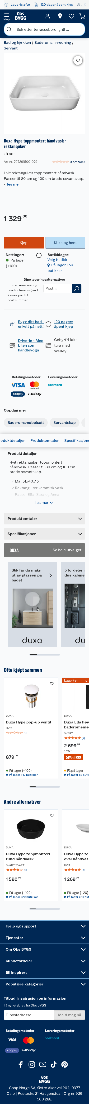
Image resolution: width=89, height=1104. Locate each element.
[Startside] (27, 16)
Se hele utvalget (67, 550)
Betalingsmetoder (26, 377)
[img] (31, 733)
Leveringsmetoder (63, 377)
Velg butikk (57, 259)
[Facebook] (20, 1064)
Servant (11, 48)
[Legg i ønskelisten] (78, 60)
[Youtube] (42, 1064)
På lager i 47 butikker (23, 774)
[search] (9, 29)
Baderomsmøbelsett (26, 422)
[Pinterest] (64, 1064)
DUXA (10, 715)
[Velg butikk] (60, 16)
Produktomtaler (44, 440)
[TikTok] (53, 1064)
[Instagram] (31, 1064)
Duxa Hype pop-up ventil (28, 722)
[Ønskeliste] (71, 16)
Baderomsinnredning (52, 42)
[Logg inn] (47, 16)
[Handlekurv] (82, 16)
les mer (13, 184)
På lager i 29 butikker (23, 897)
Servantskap (64, 422)
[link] (68, 162)
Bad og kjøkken (17, 42)
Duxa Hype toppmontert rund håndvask (28, 856)
